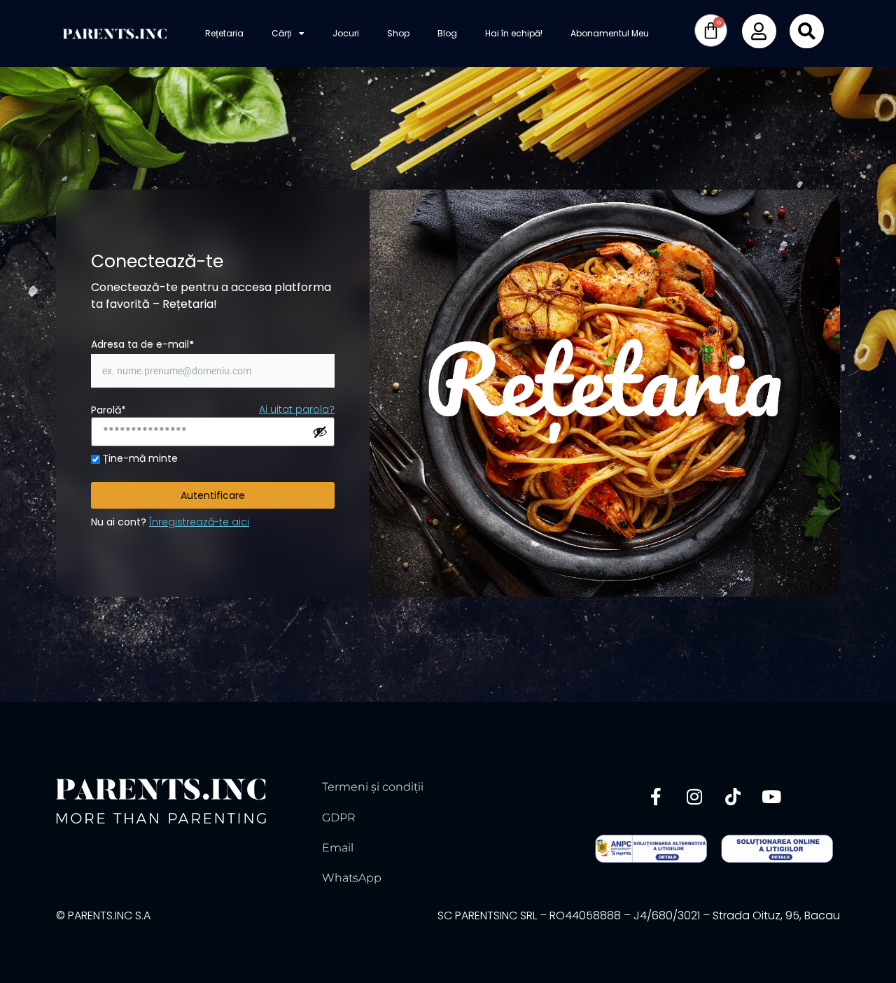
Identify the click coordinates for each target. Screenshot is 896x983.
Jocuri (345, 33)
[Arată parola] (320, 431)
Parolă (108, 410)
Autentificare (213, 495)
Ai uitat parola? (297, 409)
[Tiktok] (732, 796)
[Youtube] (771, 796)
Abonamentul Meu (609, 33)
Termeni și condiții (373, 786)
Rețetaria (224, 33)
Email (338, 847)
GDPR (339, 817)
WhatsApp (352, 877)
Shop (398, 33)
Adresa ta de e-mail (142, 344)
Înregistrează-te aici (199, 522)
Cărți (282, 33)
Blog (447, 33)
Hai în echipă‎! (513, 33)
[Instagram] (694, 796)
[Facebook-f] (655, 796)
